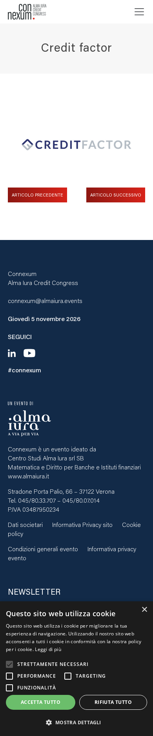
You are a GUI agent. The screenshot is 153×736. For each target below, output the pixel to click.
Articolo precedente (37, 195)
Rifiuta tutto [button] (113, 702)
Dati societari (25, 524)
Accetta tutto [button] (40, 702)
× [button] (144, 610)
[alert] (76, 668)
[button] (76, 722)
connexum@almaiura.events (45, 300)
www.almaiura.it (28, 476)
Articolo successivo (115, 195)
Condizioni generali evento (43, 549)
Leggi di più (48, 649)
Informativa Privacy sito (82, 524)
